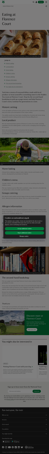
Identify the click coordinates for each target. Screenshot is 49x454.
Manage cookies (24, 236)
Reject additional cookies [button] (24, 232)
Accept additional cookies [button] (25, 228)
